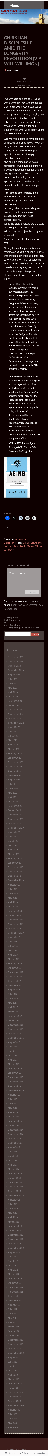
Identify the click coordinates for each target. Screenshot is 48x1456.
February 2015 (15, 1121)
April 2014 (13, 1165)
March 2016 (13, 1064)
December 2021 (15, 762)
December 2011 (15, 1287)
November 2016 (15, 1029)
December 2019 (15, 867)
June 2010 (13, 1366)
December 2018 (15, 919)
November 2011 (15, 1292)
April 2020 (13, 849)
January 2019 (14, 915)
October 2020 (14, 823)
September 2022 (16, 723)
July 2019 (12, 889)
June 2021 (13, 788)
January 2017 (14, 1020)
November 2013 (15, 1186)
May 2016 (12, 1055)
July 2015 (12, 1099)
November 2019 (15, 871)
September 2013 (16, 1195)
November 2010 (15, 1344)
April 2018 (13, 955)
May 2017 (12, 1003)
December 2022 (15, 709)
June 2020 (13, 841)
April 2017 (13, 1007)
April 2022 (13, 744)
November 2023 (15, 661)
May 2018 (12, 950)
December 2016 (15, 1025)
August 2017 (14, 989)
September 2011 (16, 1300)
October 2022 (14, 718)
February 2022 (15, 753)
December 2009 (15, 1392)
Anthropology (21, 539)
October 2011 (14, 1296)
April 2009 (13, 1427)
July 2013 (12, 1204)
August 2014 (14, 1147)
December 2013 (15, 1182)
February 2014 (15, 1173)
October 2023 (14, 666)
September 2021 (16, 775)
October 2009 (14, 1401)
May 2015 (12, 1108)
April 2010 (13, 1375)
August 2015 (14, 1095)
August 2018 (14, 937)
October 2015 (14, 1086)
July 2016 (12, 1046)
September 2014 (16, 1143)
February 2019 (15, 911)
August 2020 (14, 832)
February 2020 (15, 858)
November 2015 (15, 1081)
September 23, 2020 (24, 85)
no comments (24, 81)
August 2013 (14, 1200)
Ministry (30, 546)
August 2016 (14, 1042)
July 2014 (12, 1151)
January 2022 (14, 758)
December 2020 (15, 814)
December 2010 (15, 1340)
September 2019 (16, 880)
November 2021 (15, 766)
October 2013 (14, 1191)
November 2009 (15, 1396)
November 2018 (15, 924)
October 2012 (14, 1243)
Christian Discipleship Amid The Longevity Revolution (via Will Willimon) (23, 50)
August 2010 (14, 1357)
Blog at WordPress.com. (15, 1449)
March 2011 (13, 1326)
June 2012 (13, 1261)
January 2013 (14, 1230)
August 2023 (14, 674)
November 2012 (15, 1239)
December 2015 (15, 1077)
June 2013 (13, 1208)
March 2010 (13, 1379)
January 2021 (14, 810)
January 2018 (14, 968)
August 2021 (14, 779)
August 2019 (14, 885)
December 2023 (15, 657)
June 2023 (13, 683)
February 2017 (15, 1016)
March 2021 (13, 801)
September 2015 (16, 1090)
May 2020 (12, 845)
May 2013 (12, 1213)
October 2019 (14, 876)
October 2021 (14, 771)
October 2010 (14, 1348)
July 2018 (12, 941)
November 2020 (15, 819)
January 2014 (14, 1178)
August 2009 (14, 1410)
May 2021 (12, 793)
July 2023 (12, 679)
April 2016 (13, 1059)
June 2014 (13, 1156)
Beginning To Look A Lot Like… (26, 627)
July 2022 (12, 731)
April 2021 (13, 797)
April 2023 (13, 692)
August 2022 (14, 727)
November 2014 (15, 1134)
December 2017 (15, 972)
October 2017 (14, 981)
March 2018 (13, 959)
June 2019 (13, 893)
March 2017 (13, 1011)
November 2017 (15, 976)
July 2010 (12, 1362)
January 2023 (14, 705)
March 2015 (13, 1116)
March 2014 (13, 1169)
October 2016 (14, 1033)
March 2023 (13, 696)
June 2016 (13, 1051)
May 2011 (12, 1318)
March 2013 (13, 1221)
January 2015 (14, 1125)
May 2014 (12, 1160)
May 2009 (12, 1423)
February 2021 (15, 806)
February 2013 (15, 1226)
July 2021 (12, 784)
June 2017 (13, 998)
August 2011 (14, 1305)
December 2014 (15, 1130)
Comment (32, 592)
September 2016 (16, 1038)
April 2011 (13, 1322)
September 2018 (16, 933)
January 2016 (14, 1073)
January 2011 (14, 1335)
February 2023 (15, 701)
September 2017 (16, 985)
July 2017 (12, 994)
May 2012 (12, 1265)
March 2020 (13, 854)
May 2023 (12, 688)
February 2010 (15, 1383)
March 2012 (13, 1274)
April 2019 (13, 902)
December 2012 (15, 1235)
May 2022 (12, 740)
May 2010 (12, 1370)
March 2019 (13, 906)
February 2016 (15, 1068)
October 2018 (14, 928)
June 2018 (13, 946)
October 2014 (14, 1138)
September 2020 (16, 828)
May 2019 (12, 898)
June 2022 (13, 736)
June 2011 (13, 1313)
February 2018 (15, 963)
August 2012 (14, 1252)
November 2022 (15, 714)
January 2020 (14, 863)
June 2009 (13, 1418)
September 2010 (16, 1353)
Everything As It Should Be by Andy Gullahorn (12, 621)
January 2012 (14, 1283)
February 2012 (15, 1278)
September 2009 (16, 1405)
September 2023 (16, 670)
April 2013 (13, 1217)
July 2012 (12, 1256)
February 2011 (15, 1331)
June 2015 (13, 1103)
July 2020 (12, 836)
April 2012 (13, 1270)
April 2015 (13, 1112)
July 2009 (12, 1414)
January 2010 (14, 1388)
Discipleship (10, 543)
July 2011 (12, 1309)
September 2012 (16, 1248)
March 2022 (13, 749)
